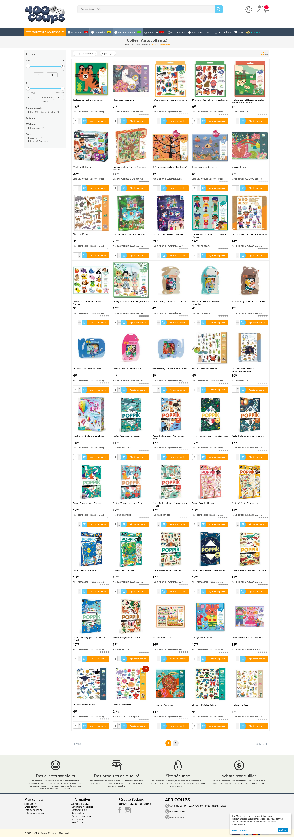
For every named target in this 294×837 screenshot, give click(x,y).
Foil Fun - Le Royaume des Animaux (129, 234)
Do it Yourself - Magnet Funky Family (249, 234)
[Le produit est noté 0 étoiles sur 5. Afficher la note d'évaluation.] (104, 114)
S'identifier (30, 803)
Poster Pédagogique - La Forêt (127, 637)
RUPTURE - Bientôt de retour (45, 112)
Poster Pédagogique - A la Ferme (128, 503)
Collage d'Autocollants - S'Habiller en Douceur (209, 235)
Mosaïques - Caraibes (162, 704)
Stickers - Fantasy (240, 704)
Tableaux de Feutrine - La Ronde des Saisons (129, 168)
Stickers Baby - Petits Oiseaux (127, 368)
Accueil (127, 44)
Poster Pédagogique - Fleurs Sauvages (210, 435)
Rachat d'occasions (81, 816)
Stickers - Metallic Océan (85, 704)
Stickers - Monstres (122, 704)
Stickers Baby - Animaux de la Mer (89, 368)
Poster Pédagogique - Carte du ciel (208, 570)
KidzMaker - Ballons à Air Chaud (88, 435)
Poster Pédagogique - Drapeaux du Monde (89, 638)
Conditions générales (82, 806)
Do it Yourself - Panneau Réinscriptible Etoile (243, 370)
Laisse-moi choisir (240, 829)
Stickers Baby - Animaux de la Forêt (248, 301)
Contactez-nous (79, 809)
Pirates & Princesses (40, 141)
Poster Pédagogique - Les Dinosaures (249, 570)
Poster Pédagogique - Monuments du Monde (169, 504)
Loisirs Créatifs (141, 44)
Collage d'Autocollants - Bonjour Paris (131, 301)
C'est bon (283, 829)
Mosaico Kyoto (239, 167)
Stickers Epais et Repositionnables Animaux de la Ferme (248, 101)
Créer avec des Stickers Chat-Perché (169, 167)
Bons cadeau (78, 812)
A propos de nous (80, 803)
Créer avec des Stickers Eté (204, 167)
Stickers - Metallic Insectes (204, 368)
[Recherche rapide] (219, 9)
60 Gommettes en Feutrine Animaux (169, 99)
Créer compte (31, 806)
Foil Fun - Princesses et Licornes (167, 234)
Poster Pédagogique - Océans (126, 435)
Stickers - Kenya (80, 234)
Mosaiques (37, 128)
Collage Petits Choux (202, 637)
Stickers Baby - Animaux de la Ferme (169, 301)
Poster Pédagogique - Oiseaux (87, 503)
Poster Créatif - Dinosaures (245, 503)
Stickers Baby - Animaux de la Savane (169, 368)
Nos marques (78, 819)
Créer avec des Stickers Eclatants (247, 637)
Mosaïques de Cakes (162, 637)
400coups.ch (63, 833)
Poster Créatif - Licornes (203, 503)
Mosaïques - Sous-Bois (123, 99)
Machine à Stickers (82, 167)
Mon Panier (77, 822)
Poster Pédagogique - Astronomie (248, 435)
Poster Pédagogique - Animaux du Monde (168, 437)
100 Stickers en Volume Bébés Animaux (87, 302)
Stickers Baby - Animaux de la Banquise (206, 302)
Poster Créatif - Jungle (123, 570)
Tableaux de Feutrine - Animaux (88, 99)
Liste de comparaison (35, 812)
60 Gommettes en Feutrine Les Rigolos (210, 99)
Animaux (36, 138)
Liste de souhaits (33, 809)
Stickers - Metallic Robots (204, 704)
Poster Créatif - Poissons (85, 570)
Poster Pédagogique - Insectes (166, 570)
